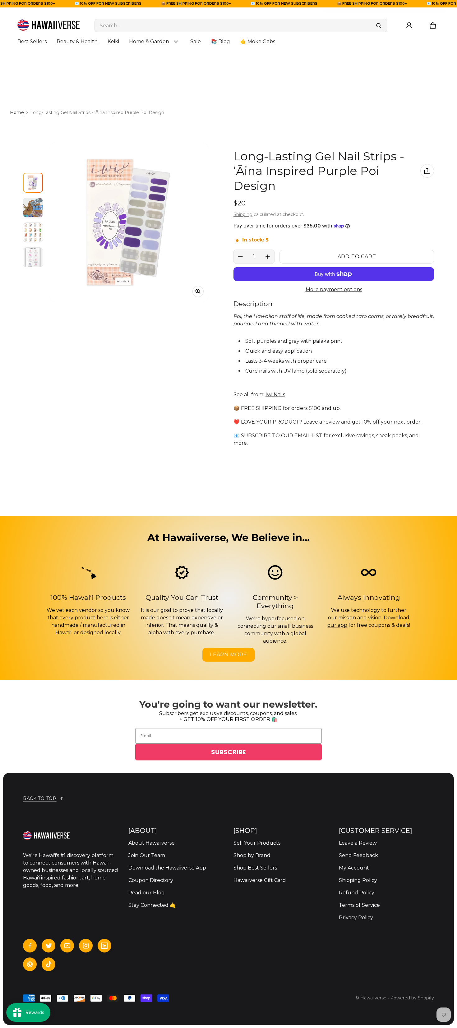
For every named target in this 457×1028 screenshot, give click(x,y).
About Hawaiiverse (151, 843)
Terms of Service (359, 905)
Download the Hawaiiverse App (167, 868)
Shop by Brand (251, 855)
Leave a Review (358, 843)
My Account (354, 868)
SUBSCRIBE (228, 752)
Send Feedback (358, 855)
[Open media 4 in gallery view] (33, 257)
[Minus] (240, 257)
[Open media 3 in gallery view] (33, 232)
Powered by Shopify (412, 998)
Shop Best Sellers (255, 868)
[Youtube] (67, 945)
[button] (433, 25)
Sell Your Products (256, 843)
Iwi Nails (275, 394)
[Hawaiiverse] (48, 25)
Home (17, 112)
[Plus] (268, 257)
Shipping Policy (358, 880)
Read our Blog (146, 893)
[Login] (409, 25)
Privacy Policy (356, 917)
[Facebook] (30, 945)
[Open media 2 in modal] (129, 222)
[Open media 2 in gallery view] (33, 208)
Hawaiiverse (373, 998)
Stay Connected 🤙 (152, 905)
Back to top (40, 798)
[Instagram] (86, 945)
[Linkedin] (104, 945)
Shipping (242, 214)
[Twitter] (48, 945)
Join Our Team (146, 855)
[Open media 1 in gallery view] (33, 183)
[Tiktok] (48, 964)
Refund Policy (356, 893)
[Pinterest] (30, 964)
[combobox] (241, 25)
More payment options (334, 289)
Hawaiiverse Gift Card (259, 880)
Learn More (228, 655)
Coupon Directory (150, 880)
